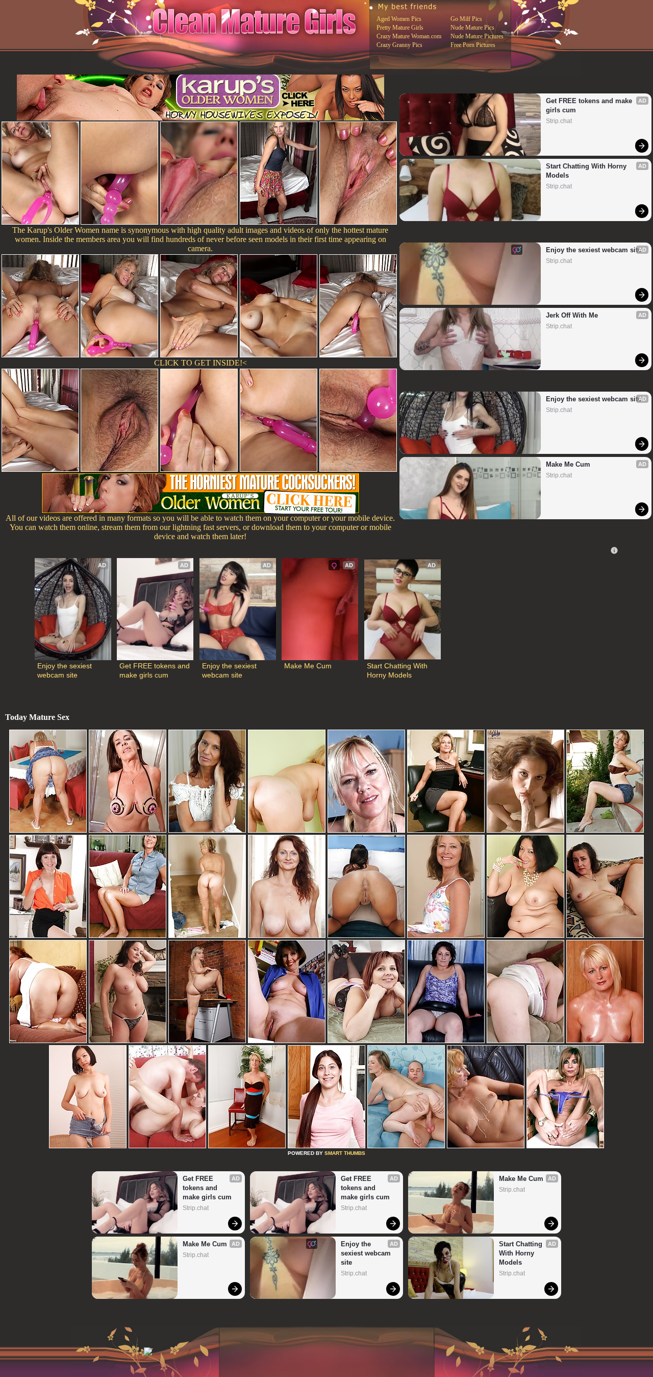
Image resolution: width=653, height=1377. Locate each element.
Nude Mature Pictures (477, 36)
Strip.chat (559, 121)
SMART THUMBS (344, 1153)
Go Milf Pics (466, 18)
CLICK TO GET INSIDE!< (200, 362)
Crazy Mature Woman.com (408, 36)
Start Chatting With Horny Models (587, 170)
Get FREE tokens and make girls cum (590, 105)
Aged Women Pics (398, 18)
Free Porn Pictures (472, 45)
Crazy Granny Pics (399, 45)
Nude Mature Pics (472, 27)
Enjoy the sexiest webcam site (593, 250)
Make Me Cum (568, 464)
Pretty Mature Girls (399, 27)
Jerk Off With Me (572, 315)
